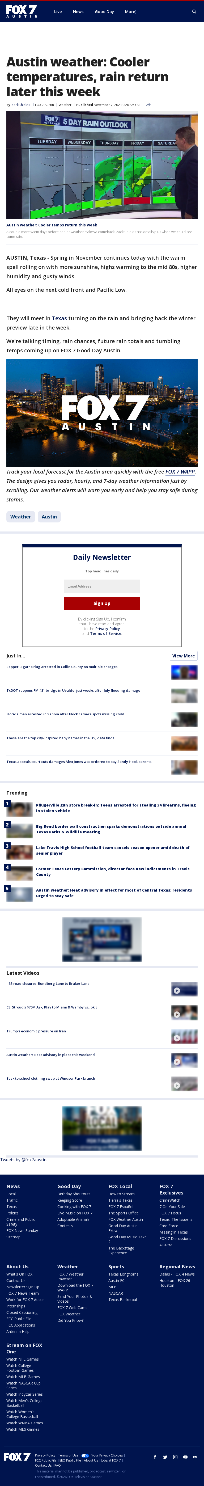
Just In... (15, 655)
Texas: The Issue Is (175, 1219)
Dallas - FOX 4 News (177, 1274)
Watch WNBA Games (24, 1422)
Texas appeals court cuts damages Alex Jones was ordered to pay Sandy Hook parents (78, 761)
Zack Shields (20, 105)
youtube (185, 1457)
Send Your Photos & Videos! (74, 1299)
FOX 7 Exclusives (171, 1189)
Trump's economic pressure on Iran (36, 1031)
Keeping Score (69, 1200)
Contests (65, 1225)
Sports (116, 1266)
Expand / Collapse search (194, 11)
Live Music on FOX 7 (74, 1212)
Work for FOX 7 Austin (25, 1299)
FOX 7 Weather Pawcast (70, 1276)
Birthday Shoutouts (74, 1193)
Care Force (168, 1225)
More (130, 11)
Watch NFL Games (22, 1359)
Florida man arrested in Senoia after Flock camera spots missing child (65, 714)
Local (11, 1193)
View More (183, 656)
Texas (59, 318)
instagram (175, 1457)
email (195, 1457)
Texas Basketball (123, 1299)
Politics (12, 1212)
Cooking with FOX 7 (74, 1206)
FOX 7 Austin (44, 105)
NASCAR (115, 1293)
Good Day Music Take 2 (127, 1239)
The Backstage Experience (121, 1250)
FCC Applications (20, 1325)
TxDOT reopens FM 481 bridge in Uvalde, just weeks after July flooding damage (73, 690)
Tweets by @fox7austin (23, 1160)
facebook (155, 1457)
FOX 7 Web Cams (72, 1307)
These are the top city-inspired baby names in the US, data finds (60, 738)
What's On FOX (19, 1274)
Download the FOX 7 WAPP (75, 1288)
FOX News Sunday (22, 1230)
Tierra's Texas (120, 1200)
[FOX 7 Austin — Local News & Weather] (23, 11)
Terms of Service (105, 633)
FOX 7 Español (120, 1206)
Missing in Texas (173, 1232)
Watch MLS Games (22, 1429)
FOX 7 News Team (22, 1293)
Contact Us (16, 1280)
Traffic (12, 1200)
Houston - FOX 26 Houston (174, 1283)
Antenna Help (17, 1331)
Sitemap (13, 1236)
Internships (15, 1305)
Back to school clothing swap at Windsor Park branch (50, 1078)
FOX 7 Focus (170, 1212)
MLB (112, 1286)
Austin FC (116, 1280)
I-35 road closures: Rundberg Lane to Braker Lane (48, 983)
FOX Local (120, 1186)
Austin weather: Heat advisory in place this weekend (50, 1054)
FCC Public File (18, 1318)
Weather (65, 105)
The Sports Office (123, 1212)
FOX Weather (68, 1313)
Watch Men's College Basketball (24, 1403)
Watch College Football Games (20, 1368)
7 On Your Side (172, 1206)
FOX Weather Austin (125, 1219)
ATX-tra (165, 1244)
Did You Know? (70, 1320)
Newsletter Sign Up (22, 1286)
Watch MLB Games (23, 1376)
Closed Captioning (21, 1312)
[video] (184, 989)
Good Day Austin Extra (123, 1228)
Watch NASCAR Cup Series (23, 1385)
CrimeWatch (169, 1200)
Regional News (177, 1266)
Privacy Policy (107, 628)
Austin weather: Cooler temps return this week (51, 224)
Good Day (69, 1186)
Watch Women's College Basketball (22, 1414)
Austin (49, 516)
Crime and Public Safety (20, 1222)
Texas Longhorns (123, 1274)
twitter (165, 1457)
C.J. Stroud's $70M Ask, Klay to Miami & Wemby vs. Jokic (51, 1007)
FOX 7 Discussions (175, 1238)
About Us (17, 1266)
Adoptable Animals (73, 1219)
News (13, 1186)
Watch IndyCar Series (24, 1394)
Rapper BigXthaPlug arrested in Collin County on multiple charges (61, 666)
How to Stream (121, 1193)
